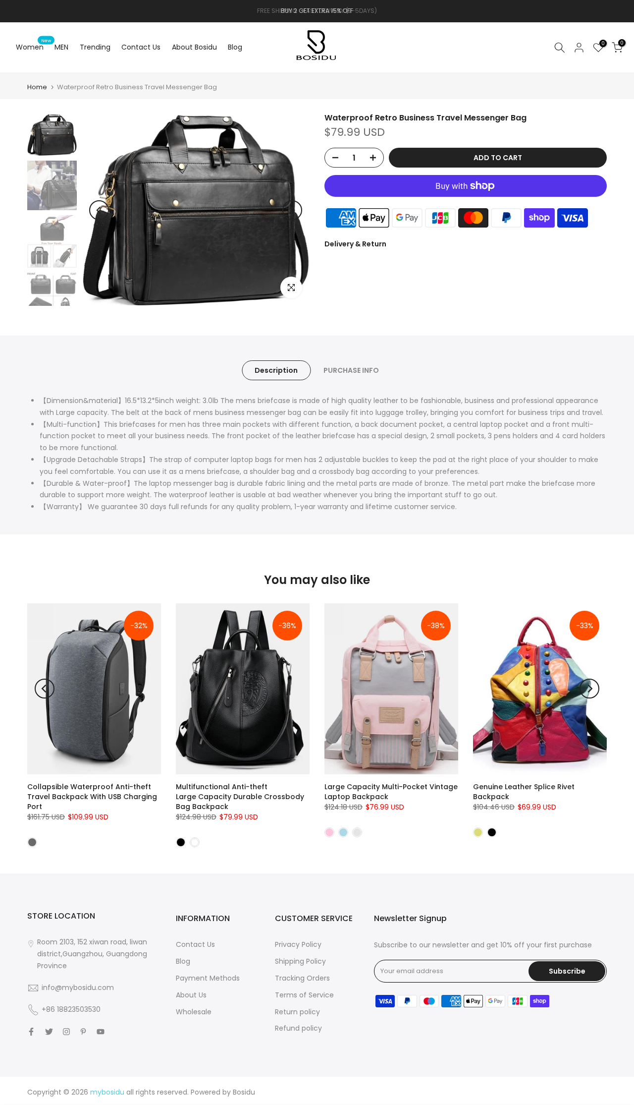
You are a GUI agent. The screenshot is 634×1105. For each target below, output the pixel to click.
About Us (191, 995)
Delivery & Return (355, 244)
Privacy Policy (298, 944)
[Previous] (99, 210)
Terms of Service (304, 995)
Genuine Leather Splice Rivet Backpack (524, 792)
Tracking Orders (302, 978)
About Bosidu (194, 47)
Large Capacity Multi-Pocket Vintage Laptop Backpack (391, 792)
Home (37, 87)
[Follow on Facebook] (31, 1032)
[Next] (292, 210)
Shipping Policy (300, 961)
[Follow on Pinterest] (83, 1032)
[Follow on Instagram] (66, 1032)
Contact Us (140, 47)
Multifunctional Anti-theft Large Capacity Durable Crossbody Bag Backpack (240, 797)
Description (276, 370)
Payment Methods (208, 978)
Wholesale (193, 1012)
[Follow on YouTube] (101, 1032)
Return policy (297, 1012)
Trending (95, 47)
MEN (61, 47)
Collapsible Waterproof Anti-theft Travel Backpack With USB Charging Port (92, 797)
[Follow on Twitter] (49, 1032)
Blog (235, 47)
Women (34, 46)
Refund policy (298, 1028)
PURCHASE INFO (351, 370)
